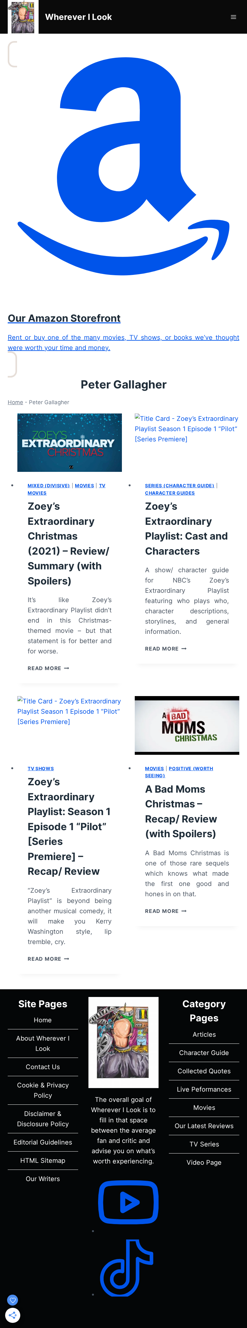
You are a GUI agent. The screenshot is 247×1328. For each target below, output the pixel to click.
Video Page (204, 1162)
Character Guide (204, 1053)
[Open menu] (233, 17)
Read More (48, 668)
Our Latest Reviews (204, 1126)
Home (15, 402)
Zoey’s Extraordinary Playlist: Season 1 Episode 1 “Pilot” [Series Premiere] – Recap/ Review (69, 826)
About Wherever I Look (42, 1043)
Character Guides (170, 493)
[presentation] (69, 442)
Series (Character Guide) (180, 485)
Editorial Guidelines (43, 1142)
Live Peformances (204, 1089)
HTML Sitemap (42, 1160)
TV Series (204, 1144)
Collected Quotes (204, 1071)
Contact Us (43, 1067)
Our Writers (43, 1179)
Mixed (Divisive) (49, 485)
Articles (204, 1034)
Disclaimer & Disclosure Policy (43, 1119)
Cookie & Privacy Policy (43, 1090)
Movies (84, 485)
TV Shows (41, 768)
